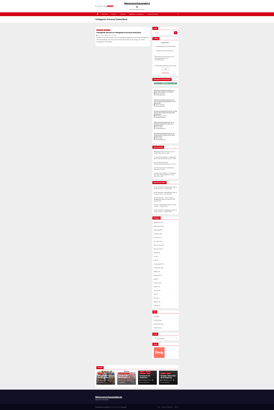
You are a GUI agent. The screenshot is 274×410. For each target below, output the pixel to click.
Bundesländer (100, 30)
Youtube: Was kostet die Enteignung (164, 167)
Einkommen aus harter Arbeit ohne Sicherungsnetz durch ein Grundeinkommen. (164, 58)
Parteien (156, 283)
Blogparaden (157, 222)
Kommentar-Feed (158, 324)
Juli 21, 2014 (101, 35)
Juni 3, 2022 (123, 380)
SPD (155, 298)
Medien (156, 271)
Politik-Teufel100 (111, 35)
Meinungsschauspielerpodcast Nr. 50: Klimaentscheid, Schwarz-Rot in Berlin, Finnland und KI (164, 135)
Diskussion (157, 249)
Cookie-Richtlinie (152, 14)
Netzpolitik (157, 275)
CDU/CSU (156, 233)
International (157, 268)
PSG (155, 294)
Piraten (156, 286)
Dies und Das (157, 245)
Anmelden (156, 316)
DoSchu (156, 204)
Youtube (156, 305)
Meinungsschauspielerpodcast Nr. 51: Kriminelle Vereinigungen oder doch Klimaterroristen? (164, 124)
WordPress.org (158, 327)
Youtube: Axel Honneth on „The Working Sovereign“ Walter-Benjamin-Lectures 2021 (165, 174)
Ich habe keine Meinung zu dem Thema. (165, 65)
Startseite (104, 14)
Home (158, 407)
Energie (156, 252)
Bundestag (157, 230)
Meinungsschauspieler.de (108, 397)
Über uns (123, 14)
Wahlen (156, 302)
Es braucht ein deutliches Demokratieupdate (146, 377)
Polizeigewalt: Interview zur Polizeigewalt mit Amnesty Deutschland (118, 32)
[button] (178, 14)
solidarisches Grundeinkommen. (165, 50)
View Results (165, 73)
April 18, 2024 (103, 380)
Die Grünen (157, 237)
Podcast (114, 14)
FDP (155, 260)
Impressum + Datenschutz (136, 14)
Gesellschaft (107, 30)
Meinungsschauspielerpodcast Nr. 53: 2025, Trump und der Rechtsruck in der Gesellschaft (165, 101)
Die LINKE (156, 241)
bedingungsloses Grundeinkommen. (166, 46)
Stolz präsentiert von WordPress (102, 407)
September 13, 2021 (167, 380)
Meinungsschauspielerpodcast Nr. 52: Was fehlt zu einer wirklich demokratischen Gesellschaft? (165, 112)
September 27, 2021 (146, 380)
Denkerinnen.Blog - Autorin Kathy (163, 197)
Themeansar (123, 407)
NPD (155, 279)
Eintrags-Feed (158, 320)
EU (154, 256)
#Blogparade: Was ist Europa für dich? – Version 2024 (105, 377)
